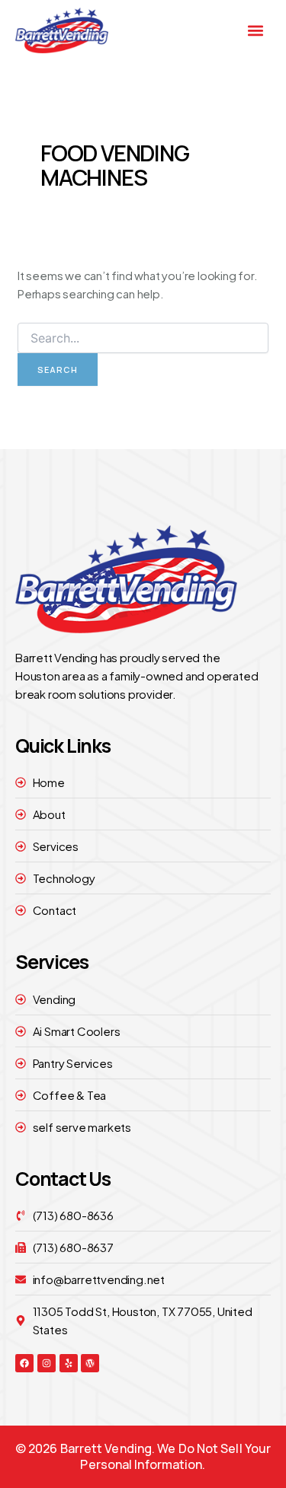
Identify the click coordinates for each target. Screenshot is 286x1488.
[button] (255, 30)
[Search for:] (143, 338)
